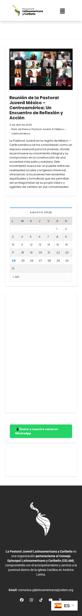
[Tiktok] (41, 600)
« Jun (16, 276)
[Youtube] (50, 600)
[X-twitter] (60, 600)
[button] (62, 11)
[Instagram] (31, 600)
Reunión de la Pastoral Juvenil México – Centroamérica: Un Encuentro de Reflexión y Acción (36, 108)
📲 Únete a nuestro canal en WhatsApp (36, 431)
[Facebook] (22, 600)
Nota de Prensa (20, 129)
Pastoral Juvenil (41, 129)
